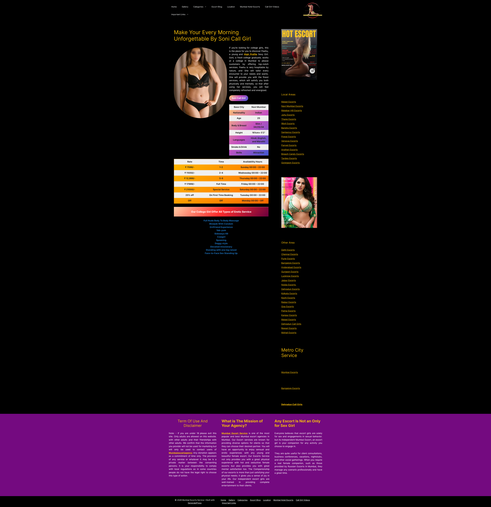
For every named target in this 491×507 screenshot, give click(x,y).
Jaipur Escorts (288, 280)
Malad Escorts (288, 102)
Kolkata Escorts (289, 293)
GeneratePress (195, 503)
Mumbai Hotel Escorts (250, 7)
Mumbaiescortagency (180, 453)
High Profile (250, 54)
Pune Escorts (288, 258)
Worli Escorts (288, 123)
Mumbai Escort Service (234, 433)
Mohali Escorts (288, 332)
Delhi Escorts (288, 250)
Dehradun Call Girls (291, 324)
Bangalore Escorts (290, 263)
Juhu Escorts (288, 115)
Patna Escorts (288, 311)
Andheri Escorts (289, 149)
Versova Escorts (289, 141)
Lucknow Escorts (290, 276)
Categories (198, 7)
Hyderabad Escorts (291, 267)
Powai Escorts (288, 136)
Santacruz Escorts (290, 132)
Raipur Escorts (288, 302)
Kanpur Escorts (289, 315)
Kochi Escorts (288, 298)
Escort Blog (217, 7)
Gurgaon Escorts (289, 271)
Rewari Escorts (289, 328)
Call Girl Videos (272, 7)
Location (231, 7)
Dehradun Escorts (290, 289)
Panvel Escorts (289, 145)
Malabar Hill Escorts (291, 110)
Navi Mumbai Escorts (292, 106)
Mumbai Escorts (289, 372)
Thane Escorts (288, 119)
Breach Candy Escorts (292, 154)
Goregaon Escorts (290, 162)
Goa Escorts (287, 306)
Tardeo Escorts (289, 158)
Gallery (185, 7)
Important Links (178, 14)
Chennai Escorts (289, 254)
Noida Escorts (288, 284)
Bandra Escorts (289, 128)
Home (174, 7)
